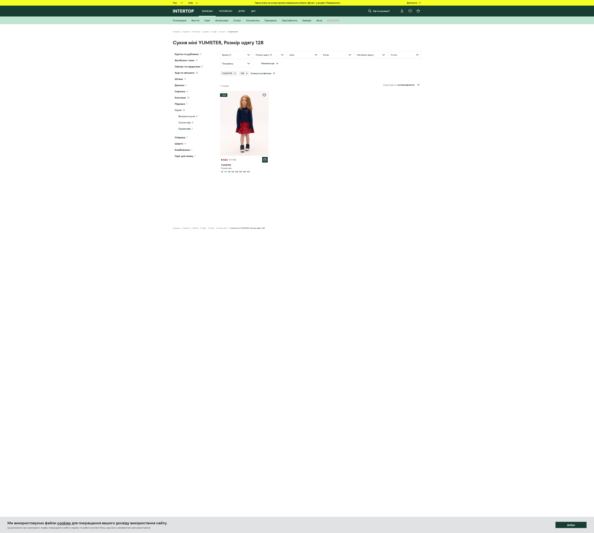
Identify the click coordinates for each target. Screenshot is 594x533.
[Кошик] (418, 11)
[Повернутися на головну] (183, 11)
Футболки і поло (184, 60)
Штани (179, 79)
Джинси (179, 85)
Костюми (180, 97)
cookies (64, 523)
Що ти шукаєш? (381, 11)
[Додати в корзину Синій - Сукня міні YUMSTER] (265, 160)
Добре (571, 525)
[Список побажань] (410, 11)
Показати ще (267, 63)
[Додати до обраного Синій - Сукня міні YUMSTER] (264, 95)
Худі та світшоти (184, 72)
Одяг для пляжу (184, 156)
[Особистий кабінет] (402, 11)
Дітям (206, 32)
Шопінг (186, 32)
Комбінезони (182, 150)
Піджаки (180, 104)
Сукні (222, 32)
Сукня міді (184, 122)
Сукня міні (184, 128)
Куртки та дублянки (187, 54)
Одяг (215, 32)
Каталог (197, 32)
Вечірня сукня (186, 116)
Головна (176, 32)
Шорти (179, 143)
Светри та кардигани (187, 66)
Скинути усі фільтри (260, 73)
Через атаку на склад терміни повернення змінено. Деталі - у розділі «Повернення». (298, 3)
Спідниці (180, 137)
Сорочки (180, 91)
